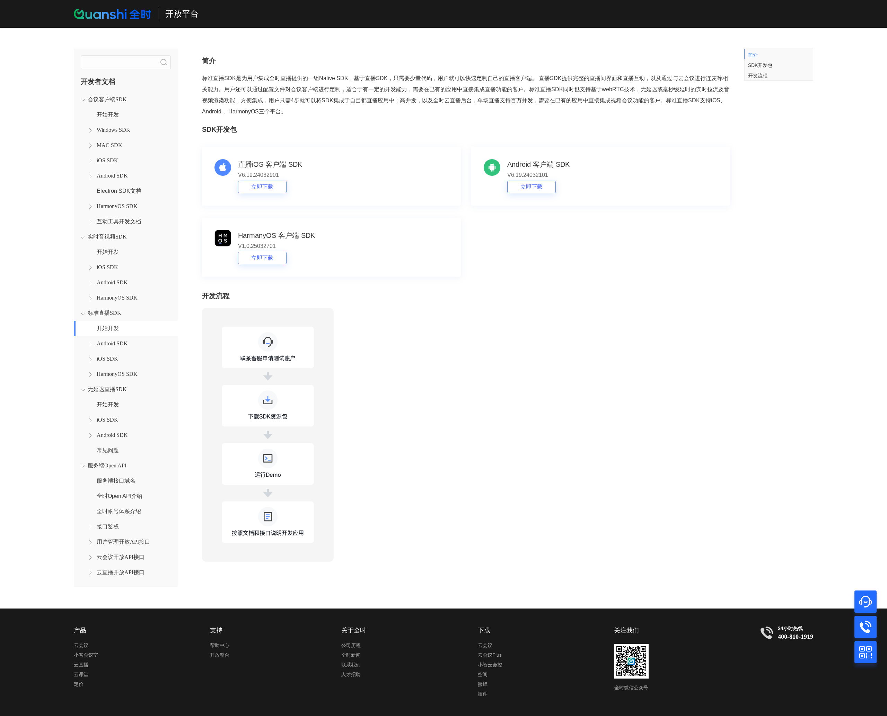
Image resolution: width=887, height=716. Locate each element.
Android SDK (112, 176)
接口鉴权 (108, 526)
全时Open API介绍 (119, 496)
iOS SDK (107, 160)
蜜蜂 (483, 684)
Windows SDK (113, 130)
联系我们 (351, 664)
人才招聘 (351, 674)
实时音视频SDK (107, 237)
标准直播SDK (104, 313)
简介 (753, 55)
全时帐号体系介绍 (119, 511)
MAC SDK (109, 145)
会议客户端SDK (107, 99)
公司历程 (351, 645)
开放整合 (219, 655)
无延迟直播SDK (107, 389)
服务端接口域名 (116, 481)
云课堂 (81, 674)
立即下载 (262, 187)
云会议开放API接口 (120, 557)
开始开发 (108, 115)
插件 (483, 694)
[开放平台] (112, 14)
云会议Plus (490, 655)
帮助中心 (219, 645)
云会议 (81, 645)
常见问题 (108, 450)
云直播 (81, 664)
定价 (79, 684)
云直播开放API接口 (120, 572)
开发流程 (757, 75)
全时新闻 (351, 655)
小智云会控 (490, 664)
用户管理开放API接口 (123, 542)
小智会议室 (86, 655)
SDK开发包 (760, 65)
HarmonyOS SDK (117, 206)
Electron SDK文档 (119, 191)
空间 (483, 674)
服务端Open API (107, 465)
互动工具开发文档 (119, 221)
